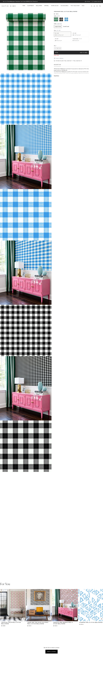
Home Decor (54, 5)
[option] (56, 19)
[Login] (94, 6)
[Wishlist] (97, 6)
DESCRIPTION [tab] (57, 64)
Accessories (64, 5)
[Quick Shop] (23, 619)
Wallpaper (39, 5)
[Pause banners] (2, 1)
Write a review (51, 651)
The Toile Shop (75, 5)
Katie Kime (9, 6)
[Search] (91, 6)
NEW (24, 5)
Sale (83, 5)
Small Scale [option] (66, 26)
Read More (56, 75)
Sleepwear (30, 5)
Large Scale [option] (58, 26)
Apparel (46, 5)
